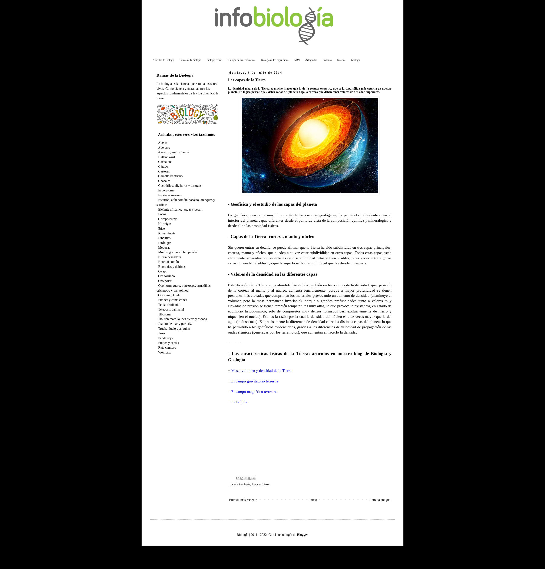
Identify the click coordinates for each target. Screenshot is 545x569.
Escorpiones (166, 190)
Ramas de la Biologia (190, 59)
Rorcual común (168, 262)
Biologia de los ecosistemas (241, 59)
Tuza (161, 333)
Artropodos (311, 59)
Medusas (164, 247)
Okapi (162, 271)
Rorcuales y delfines (171, 266)
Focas (162, 214)
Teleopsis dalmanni (171, 309)
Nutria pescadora (169, 257)
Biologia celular (214, 59)
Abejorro (164, 147)
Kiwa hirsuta (166, 233)
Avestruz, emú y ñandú (173, 152)
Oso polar (164, 281)
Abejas (162, 142)
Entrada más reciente (243, 500)
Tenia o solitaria (168, 305)
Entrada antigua (379, 500)
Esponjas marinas (170, 195)
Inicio (313, 500)
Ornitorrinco (166, 276)
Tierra (266, 484)
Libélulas (164, 238)
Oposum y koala (169, 295)
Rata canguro (167, 347)
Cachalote (165, 162)
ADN (297, 59)
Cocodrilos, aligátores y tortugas (179, 185)
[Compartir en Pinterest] (254, 478)
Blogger (302, 534)
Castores (164, 171)
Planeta (256, 484)
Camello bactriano (170, 176)
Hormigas (164, 223)
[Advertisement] (310, 440)
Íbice (161, 228)
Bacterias (327, 59)
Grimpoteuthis (167, 219)
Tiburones (165, 314)
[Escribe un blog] (242, 478)
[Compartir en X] (246, 478)
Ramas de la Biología (175, 75)
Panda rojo (165, 338)
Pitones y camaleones (172, 300)
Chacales (164, 181)
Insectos (341, 59)
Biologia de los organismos (274, 59)
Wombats (164, 352)
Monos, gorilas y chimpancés (177, 252)
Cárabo (163, 166)
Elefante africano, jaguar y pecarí (180, 209)
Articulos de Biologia (163, 59)
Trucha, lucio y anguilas (174, 328)
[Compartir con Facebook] (250, 478)
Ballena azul (166, 157)
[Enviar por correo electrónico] (238, 478)
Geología (244, 484)
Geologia (355, 59)
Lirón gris (164, 243)
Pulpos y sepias (168, 343)
